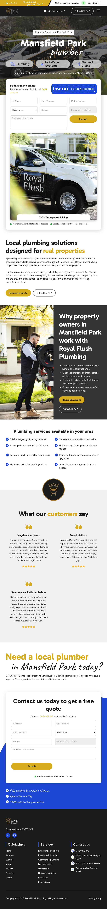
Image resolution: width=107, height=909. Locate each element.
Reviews (9, 868)
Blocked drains (45, 864)
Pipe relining (44, 882)
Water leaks (43, 868)
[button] (98, 11)
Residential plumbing (48, 855)
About (9, 864)
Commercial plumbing (48, 859)
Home (38, 32)
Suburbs (49, 32)
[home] (12, 11)
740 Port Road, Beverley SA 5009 (88, 857)
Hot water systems (47, 873)
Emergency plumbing (48, 850)
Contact (10, 873)
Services (10, 855)
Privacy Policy (94, 898)
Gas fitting (43, 877)
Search (9, 877)
